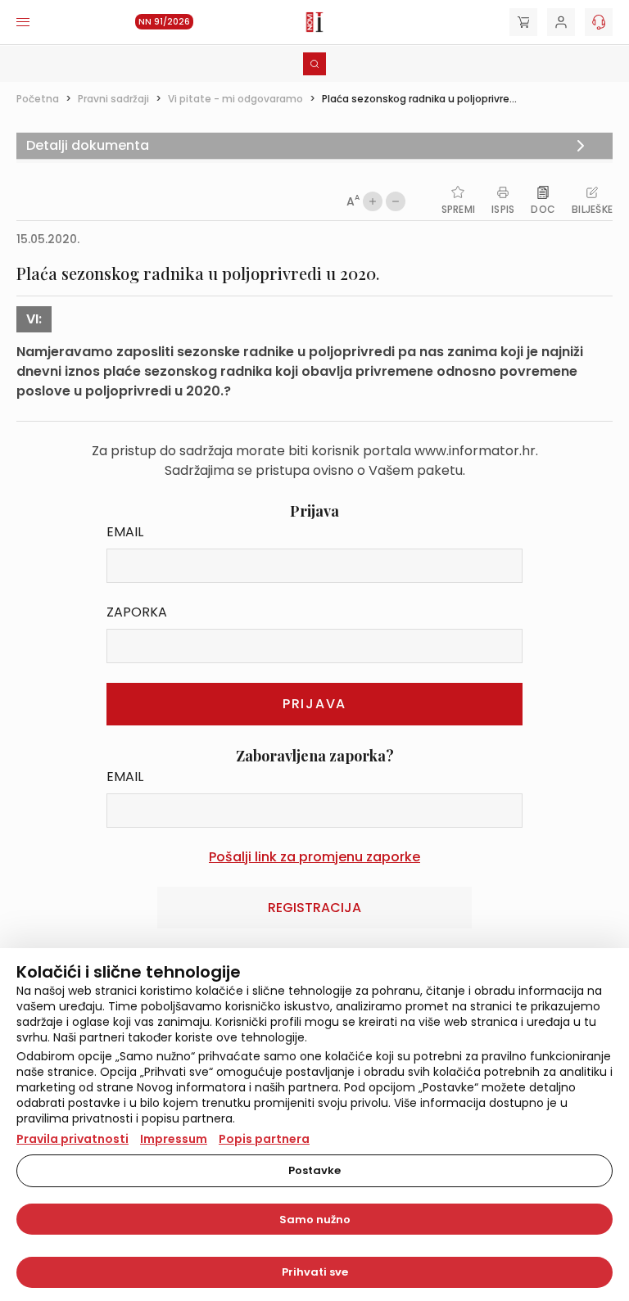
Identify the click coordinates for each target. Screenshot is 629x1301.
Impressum (173, 1139)
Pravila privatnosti (72, 1139)
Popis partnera (264, 1139)
